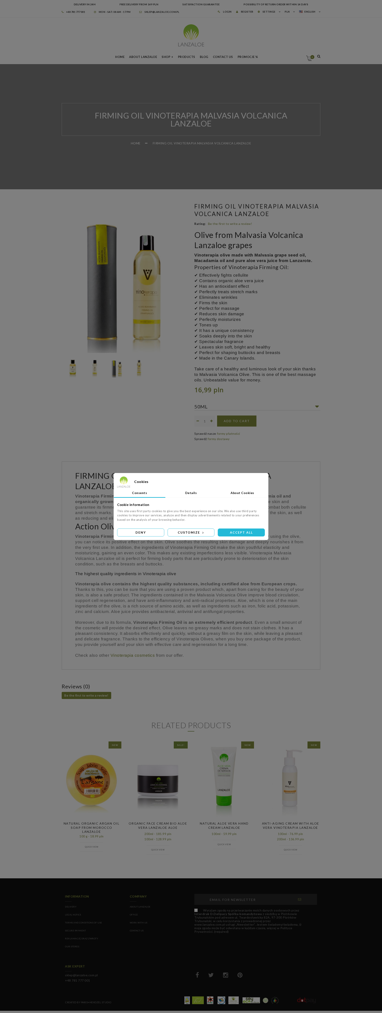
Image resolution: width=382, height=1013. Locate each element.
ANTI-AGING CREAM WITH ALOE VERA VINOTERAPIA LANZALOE (290, 825)
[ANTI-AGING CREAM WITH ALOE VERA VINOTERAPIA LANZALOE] (290, 781)
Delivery (70, 906)
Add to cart (237, 421)
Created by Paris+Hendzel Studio (88, 1002)
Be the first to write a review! (230, 224)
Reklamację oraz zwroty (81, 938)
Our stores (72, 946)
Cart (312, 57)
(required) (248, 920)
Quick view (91, 847)
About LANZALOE (143, 57)
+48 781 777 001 (75, 11)
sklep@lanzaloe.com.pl (162, 11)
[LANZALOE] (191, 35)
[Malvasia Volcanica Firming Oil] (73, 368)
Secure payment (75, 930)
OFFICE (134, 914)
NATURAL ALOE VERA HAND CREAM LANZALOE (224, 825)
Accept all (241, 532)
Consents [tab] (139, 493)
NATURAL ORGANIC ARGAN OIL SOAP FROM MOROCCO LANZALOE (92, 827)
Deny (141, 532)
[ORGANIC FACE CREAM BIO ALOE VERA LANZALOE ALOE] (158, 781)
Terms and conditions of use (83, 922)
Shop (166, 57)
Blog (204, 57)
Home (119, 57)
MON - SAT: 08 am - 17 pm (114, 11)
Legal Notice (73, 914)
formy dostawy (219, 439)
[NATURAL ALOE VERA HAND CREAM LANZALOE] (224, 781)
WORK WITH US (138, 922)
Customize (189, 532)
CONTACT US (137, 930)
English (309, 11)
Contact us (223, 57)
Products (186, 57)
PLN (287, 11)
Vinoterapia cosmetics (133, 655)
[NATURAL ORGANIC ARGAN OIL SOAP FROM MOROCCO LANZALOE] (91, 781)
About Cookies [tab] (242, 493)
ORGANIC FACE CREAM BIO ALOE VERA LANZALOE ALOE (158, 825)
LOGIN (227, 11)
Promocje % (248, 57)
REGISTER (246, 11)
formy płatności (228, 433)
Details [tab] (191, 493)
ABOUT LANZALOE (140, 906)
